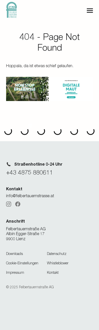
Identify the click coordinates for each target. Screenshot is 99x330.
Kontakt (53, 272)
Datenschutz (57, 253)
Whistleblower (58, 263)
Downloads (14, 253)
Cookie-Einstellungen (22, 263)
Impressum (15, 272)
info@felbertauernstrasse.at (30, 195)
